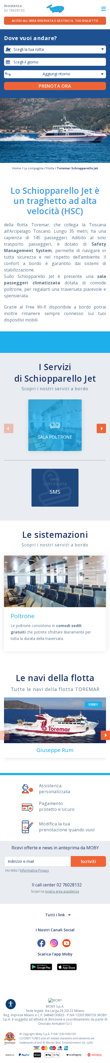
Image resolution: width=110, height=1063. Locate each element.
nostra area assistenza (62, 891)
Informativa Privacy (34, 870)
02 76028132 (69, 885)
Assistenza (14, 8)
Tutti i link (55, 914)
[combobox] (55, 62)
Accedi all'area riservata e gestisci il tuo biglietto (55, 21)
